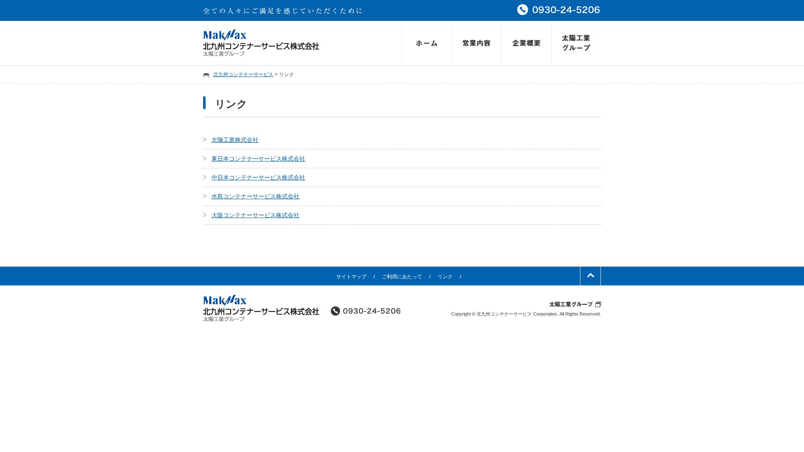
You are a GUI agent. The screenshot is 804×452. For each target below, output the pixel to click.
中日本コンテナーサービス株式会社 (258, 177)
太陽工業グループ (576, 43)
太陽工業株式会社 (234, 139)
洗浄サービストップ (476, 43)
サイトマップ (351, 277)
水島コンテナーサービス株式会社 (255, 196)
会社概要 (526, 43)
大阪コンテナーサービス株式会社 (255, 215)
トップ (426, 43)
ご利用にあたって (402, 277)
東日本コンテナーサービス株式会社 (258, 158)
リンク (445, 277)
